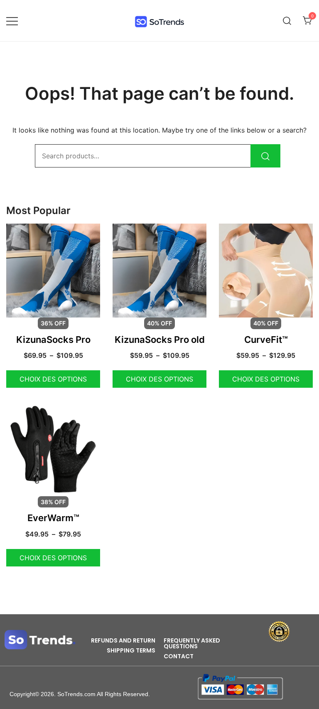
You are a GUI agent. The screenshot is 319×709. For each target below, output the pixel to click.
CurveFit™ (266, 339)
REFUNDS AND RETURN (123, 640)
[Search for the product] (265, 155)
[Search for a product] (287, 20)
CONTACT (179, 656)
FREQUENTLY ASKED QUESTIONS (192, 643)
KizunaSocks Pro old (160, 339)
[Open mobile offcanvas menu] (12, 20)
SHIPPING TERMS (131, 650)
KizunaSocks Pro (53, 339)
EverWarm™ (53, 517)
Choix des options (53, 379)
